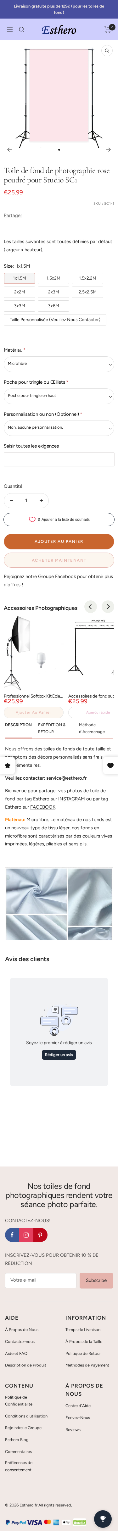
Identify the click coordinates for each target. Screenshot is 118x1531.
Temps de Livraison (82, 1329)
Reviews (73, 1429)
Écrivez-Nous (77, 1417)
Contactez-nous (20, 1341)
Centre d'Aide (78, 1405)
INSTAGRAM (71, 799)
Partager (13, 215)
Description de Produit (25, 1365)
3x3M (19, 306)
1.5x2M (53, 278)
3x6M (53, 306)
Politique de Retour (83, 1353)
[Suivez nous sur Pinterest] (40, 1235)
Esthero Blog (17, 1439)
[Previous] (90, 606)
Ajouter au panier (33, 712)
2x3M (53, 292)
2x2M (19, 292)
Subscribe (96, 1280)
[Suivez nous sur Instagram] (26, 1235)
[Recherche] (22, 29)
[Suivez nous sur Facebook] (12, 1235)
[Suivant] (108, 150)
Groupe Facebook (57, 576)
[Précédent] (9, 150)
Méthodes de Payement (87, 1365)
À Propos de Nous (21, 1329)
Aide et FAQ (16, 1353)
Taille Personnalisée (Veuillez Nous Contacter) (55, 319)
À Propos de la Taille (83, 1341)
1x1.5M (19, 278)
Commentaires (18, 1451)
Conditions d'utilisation (26, 1416)
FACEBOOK (42, 807)
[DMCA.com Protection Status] (79, 1522)
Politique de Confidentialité (18, 1400)
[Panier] (107, 29)
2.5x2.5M (88, 292)
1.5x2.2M (87, 278)
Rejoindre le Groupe (23, 1427)
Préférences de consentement (18, 1466)
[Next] (108, 606)
